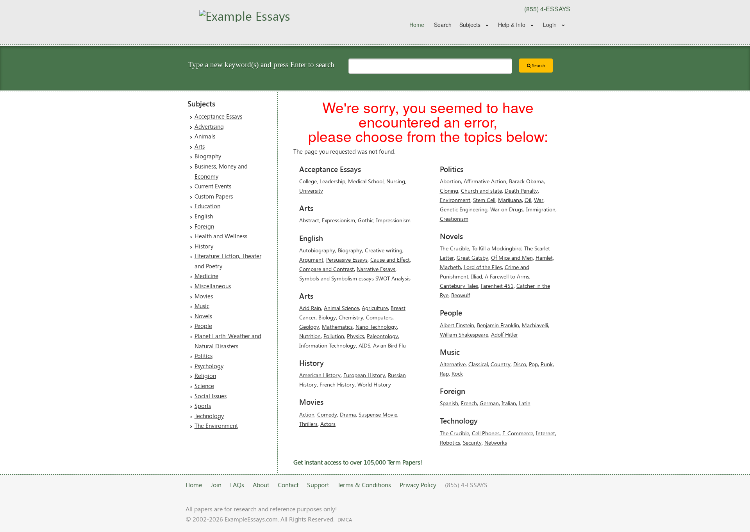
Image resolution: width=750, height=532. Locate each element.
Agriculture (375, 308)
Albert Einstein (457, 325)
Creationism (454, 218)
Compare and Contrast (326, 269)
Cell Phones (486, 433)
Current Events (213, 186)
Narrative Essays (376, 269)
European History (364, 375)
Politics (203, 356)
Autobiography (317, 250)
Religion (205, 375)
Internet (545, 433)
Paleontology (382, 336)
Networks (495, 442)
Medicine (206, 276)
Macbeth (450, 267)
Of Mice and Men (512, 257)
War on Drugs (506, 209)
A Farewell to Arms (507, 276)
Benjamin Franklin (498, 325)
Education (207, 206)
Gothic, (366, 220)
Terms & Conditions (364, 485)
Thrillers (308, 423)
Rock (457, 373)
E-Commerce (517, 433)
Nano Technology (376, 326)
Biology (327, 317)
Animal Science (341, 308)
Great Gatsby (472, 257)
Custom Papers (214, 196)
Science (204, 386)
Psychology (209, 366)
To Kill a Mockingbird (496, 248)
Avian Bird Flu (389, 345)
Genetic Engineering (464, 209)
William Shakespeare (464, 334)
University (311, 190)
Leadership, (333, 181)
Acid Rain (310, 308)
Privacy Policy (418, 485)
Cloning (449, 190)
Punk (547, 364)
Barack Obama (526, 181)
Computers (379, 317)
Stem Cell (484, 200)
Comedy (327, 414)
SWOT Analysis (393, 278)
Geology (309, 326)
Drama (348, 414)
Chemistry (351, 317)
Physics (355, 336)
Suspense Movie (378, 414)
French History (337, 384)
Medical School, (366, 181)
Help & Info (511, 24)
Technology (209, 416)
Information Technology (327, 345)
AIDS (364, 345)
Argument (311, 259)
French (469, 403)
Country (501, 364)
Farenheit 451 (497, 285)
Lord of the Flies (483, 267)
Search (443, 24)
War (538, 200)
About (261, 485)
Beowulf (460, 295)
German (489, 403)
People (203, 326)
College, (308, 181)
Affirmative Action (485, 181)
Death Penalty (521, 190)
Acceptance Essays (218, 116)
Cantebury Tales (459, 285)
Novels (203, 316)
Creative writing (383, 250)
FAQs (237, 485)
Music (202, 306)
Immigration (540, 209)
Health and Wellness (221, 236)
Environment (455, 200)
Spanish (449, 403)
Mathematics (337, 326)
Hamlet (544, 257)
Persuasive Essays (347, 259)
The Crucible (454, 248)
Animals (205, 136)
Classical (478, 364)
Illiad (476, 276)
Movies (204, 296)
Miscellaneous (213, 286)
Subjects (469, 24)
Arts (200, 146)
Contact (288, 485)
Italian (509, 403)
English (204, 216)
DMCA (345, 519)
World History (374, 384)
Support (318, 485)
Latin (524, 403)
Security (472, 442)
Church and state (481, 190)
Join (216, 485)
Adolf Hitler (504, 334)
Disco (519, 364)
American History (320, 375)
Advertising (209, 126)
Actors (328, 423)
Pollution (333, 336)
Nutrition (310, 336)
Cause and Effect (390, 259)
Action (306, 414)
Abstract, (309, 220)
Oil (528, 200)
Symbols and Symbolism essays (336, 278)
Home (416, 24)
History (204, 246)
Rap (444, 373)
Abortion (450, 181)
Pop (533, 364)
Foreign (204, 226)
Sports (203, 406)
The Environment (216, 425)
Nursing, (396, 181)
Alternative (453, 364)
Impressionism (393, 220)
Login (550, 24)
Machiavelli (535, 325)
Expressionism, (339, 220)
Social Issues (211, 396)
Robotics (450, 442)
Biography (208, 156)
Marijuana (510, 200)
